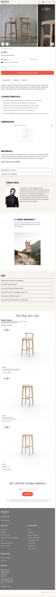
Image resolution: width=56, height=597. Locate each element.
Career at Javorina (6, 545)
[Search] (39, 2)
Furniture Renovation (33, 537)
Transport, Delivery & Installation (10, 537)
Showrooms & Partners (7, 543)
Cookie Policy (31, 545)
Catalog (3, 560)
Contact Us (31, 532)
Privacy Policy (31, 543)
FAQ (29, 529)
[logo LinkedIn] (8, 517)
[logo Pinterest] (2, 517)
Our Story (3, 529)
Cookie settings (5, 520)
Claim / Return (32, 548)
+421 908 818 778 (8, 578)
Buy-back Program (33, 534)
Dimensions (16, 80)
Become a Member (6, 557)
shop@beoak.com (5, 586)
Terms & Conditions (33, 540)
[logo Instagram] (6, 517)
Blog (2, 540)
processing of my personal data (20, 499)
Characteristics (6, 80)
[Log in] (46, 2)
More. (16, 62)
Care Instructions (5, 534)
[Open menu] (52, 2)
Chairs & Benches (4, 48)
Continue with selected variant (27, 73)
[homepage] (5, 2)
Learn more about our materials (10, 161)
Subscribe (27, 494)
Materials (24, 80)
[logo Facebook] (4, 517)
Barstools (11, 48)
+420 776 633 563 (8, 580)
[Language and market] (43, 2)
